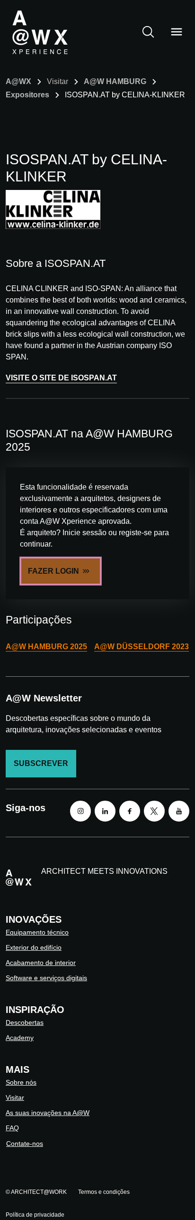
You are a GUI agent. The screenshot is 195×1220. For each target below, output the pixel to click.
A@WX (18, 81)
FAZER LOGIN (53, 571)
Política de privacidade (35, 1214)
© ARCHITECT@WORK (36, 1192)
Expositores (27, 95)
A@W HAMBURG (115, 81)
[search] (148, 32)
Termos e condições (104, 1192)
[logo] (39, 31)
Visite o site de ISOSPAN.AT (61, 378)
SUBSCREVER (41, 763)
